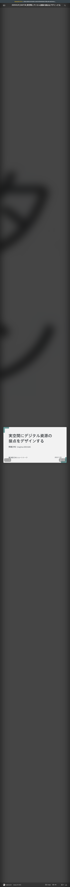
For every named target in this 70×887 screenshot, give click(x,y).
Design (49, 884)
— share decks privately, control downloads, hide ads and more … (35, 1)
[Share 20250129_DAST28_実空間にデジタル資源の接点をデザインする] (58, 885)
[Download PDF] (66, 884)
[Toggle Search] (64, 5)
